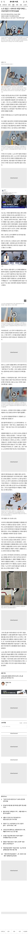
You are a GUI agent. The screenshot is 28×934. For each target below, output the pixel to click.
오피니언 (3, 931)
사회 (20, 931)
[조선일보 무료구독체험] (14, 692)
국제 (14, 931)
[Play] (14, 28)
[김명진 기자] (3, 683)
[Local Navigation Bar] (1, 2)
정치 (8, 931)
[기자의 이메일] (6, 685)
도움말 (20, 723)
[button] (1, 2)
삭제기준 (25, 723)
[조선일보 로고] (14, 2)
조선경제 (25, 931)
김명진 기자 (3, 62)
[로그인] (26, 2)
